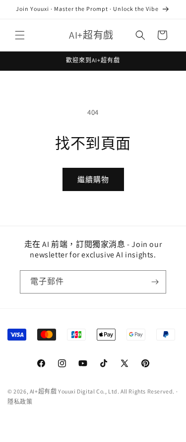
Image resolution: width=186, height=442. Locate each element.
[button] (20, 35)
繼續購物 (93, 179)
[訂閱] (155, 282)
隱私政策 (19, 401)
